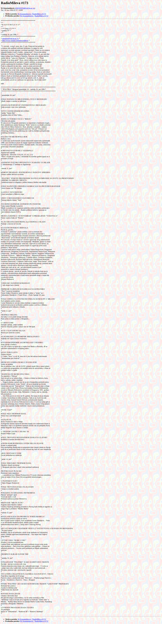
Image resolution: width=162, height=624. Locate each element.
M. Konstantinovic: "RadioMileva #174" (32, 14)
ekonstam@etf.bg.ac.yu (10, 38)
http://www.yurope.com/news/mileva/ (15, 40)
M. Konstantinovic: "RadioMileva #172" (34, 16)
